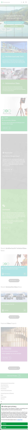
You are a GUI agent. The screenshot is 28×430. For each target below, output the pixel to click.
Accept (4, 427)
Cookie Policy (19, 419)
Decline (4, 424)
